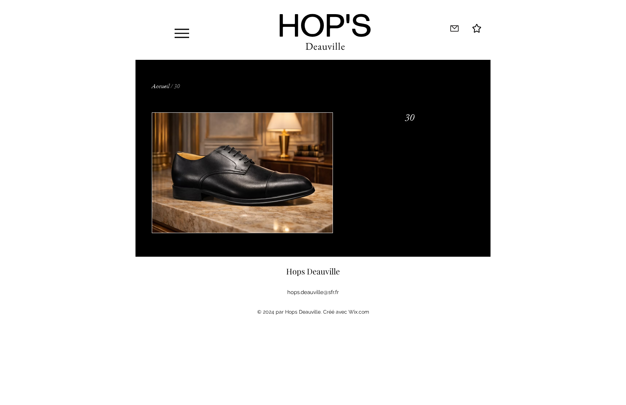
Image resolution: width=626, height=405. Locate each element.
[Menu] (182, 33)
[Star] (477, 28)
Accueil (161, 86)
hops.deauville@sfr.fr (313, 292)
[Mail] (454, 28)
